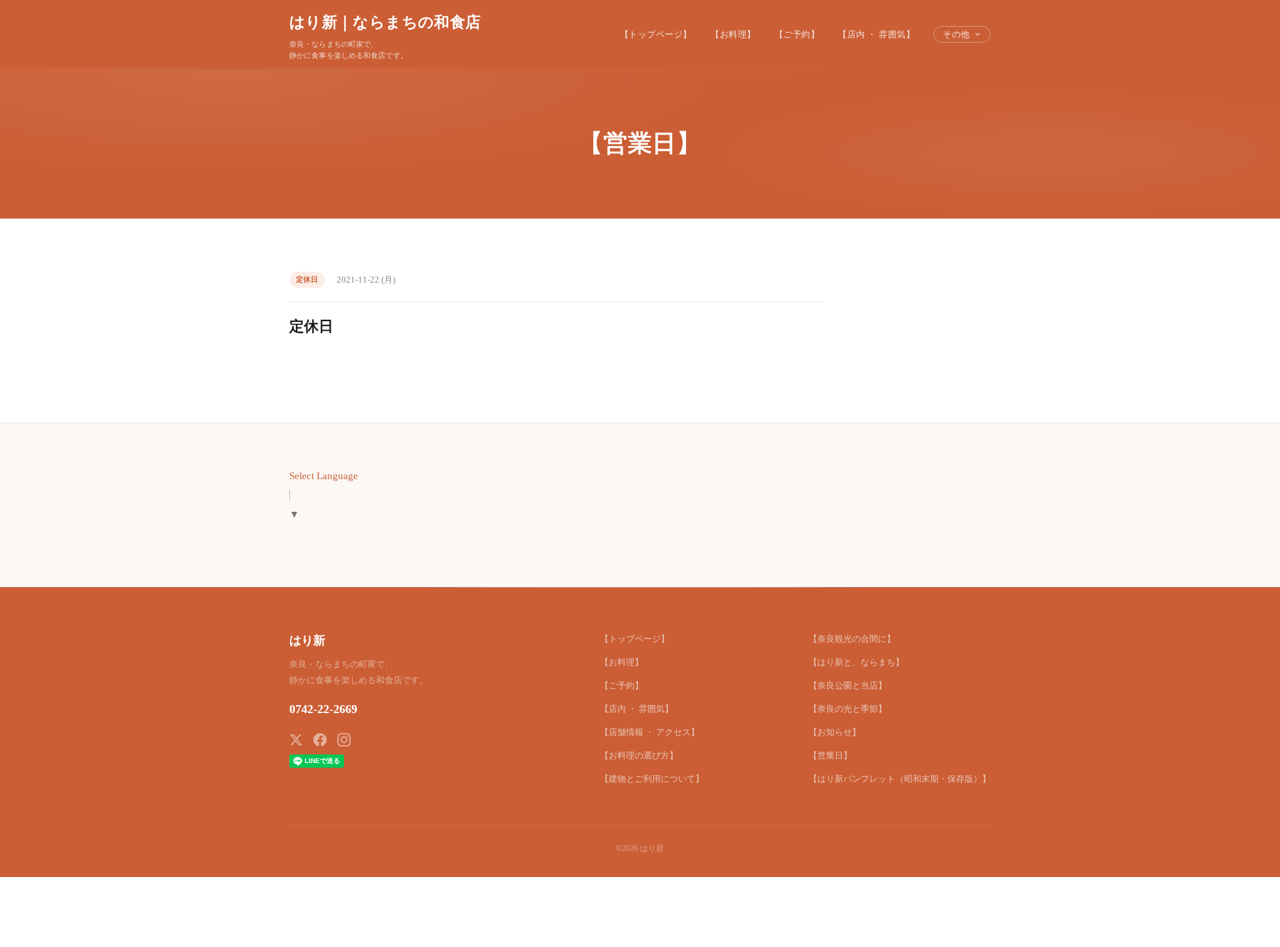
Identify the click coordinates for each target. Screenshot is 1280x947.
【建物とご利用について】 (652, 779)
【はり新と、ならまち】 (856, 662)
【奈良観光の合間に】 (852, 639)
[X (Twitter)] (296, 739)
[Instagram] (344, 739)
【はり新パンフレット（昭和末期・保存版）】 (900, 779)
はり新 (307, 640)
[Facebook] (320, 739)
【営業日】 (830, 755)
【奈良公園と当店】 (848, 685)
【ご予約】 (797, 34)
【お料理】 (733, 34)
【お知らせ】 (835, 732)
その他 (956, 34)
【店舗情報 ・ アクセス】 (649, 732)
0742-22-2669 (323, 709)
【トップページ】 (656, 34)
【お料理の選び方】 (639, 755)
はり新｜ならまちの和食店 (385, 22)
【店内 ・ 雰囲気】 (876, 34)
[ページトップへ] (1244, 921)
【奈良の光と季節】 (848, 709)
